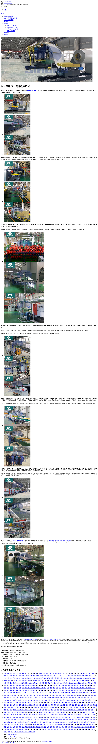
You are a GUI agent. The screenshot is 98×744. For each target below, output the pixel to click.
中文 (5, 9)
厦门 (46, 729)
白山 (42, 697)
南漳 (86, 710)
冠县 (23, 688)
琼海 (94, 719)
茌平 (72, 688)
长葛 (78, 717)
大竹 (60, 680)
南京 (95, 702)
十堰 (78, 712)
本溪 (70, 695)
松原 (51, 697)
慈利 (45, 707)
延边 (54, 697)
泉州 (43, 729)
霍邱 (70, 729)
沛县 (17, 702)
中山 (60, 727)
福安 (93, 727)
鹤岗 (30, 714)
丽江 (5, 678)
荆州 (81, 712)
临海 (56, 673)
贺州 (38, 724)
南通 (82, 702)
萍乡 (21, 700)
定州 (91, 705)
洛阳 (51, 719)
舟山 (17, 675)
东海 (38, 702)
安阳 (35, 719)
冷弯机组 (6, 23)
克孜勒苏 (85, 678)
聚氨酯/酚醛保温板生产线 (10, 18)
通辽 (89, 692)
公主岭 (35, 697)
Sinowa (2, 13)
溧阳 (44, 702)
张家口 (5, 707)
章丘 (51, 690)
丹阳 (93, 700)
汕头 (48, 727)
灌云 (82, 700)
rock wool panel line (54, 540)
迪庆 (66, 675)
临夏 (32, 722)
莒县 (17, 690)
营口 (86, 695)
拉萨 (52, 678)
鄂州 (56, 712)
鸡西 (37, 714)
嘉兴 (35, 675)
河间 (52, 705)
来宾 (41, 724)
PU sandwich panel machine (30, 639)
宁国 (64, 729)
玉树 (24, 692)
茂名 (38, 727)
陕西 (8, 685)
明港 (87, 717)
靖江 (14, 702)
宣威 (54, 675)
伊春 (24, 714)
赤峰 (5, 695)
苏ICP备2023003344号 (48, 741)
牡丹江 (48, 714)
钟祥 (24, 712)
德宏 (78, 675)
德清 (68, 673)
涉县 (40, 705)
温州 (41, 675)
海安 (8, 702)
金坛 (76, 700)
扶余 (27, 697)
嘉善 (75, 673)
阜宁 (58, 700)
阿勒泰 (62, 678)
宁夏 (37, 695)
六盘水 (92, 722)
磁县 (43, 705)
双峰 (71, 707)
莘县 (29, 688)
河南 (57, 719)
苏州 (5, 705)
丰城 (85, 697)
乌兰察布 (72, 692)
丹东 (76, 695)
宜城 (89, 710)
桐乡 (84, 673)
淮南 (24, 732)
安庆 (21, 732)
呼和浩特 (12, 695)
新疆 (48, 680)
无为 (55, 729)
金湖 (49, 700)
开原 (40, 695)
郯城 (17, 688)
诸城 (44, 690)
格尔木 (18, 692)
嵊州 (37, 673)
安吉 (62, 673)
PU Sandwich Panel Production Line (51, 639)
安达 (11, 714)
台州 (32, 675)
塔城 (58, 678)
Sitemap (6, 742)
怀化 (27, 710)
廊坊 (25, 707)
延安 (79, 683)
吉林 (60, 697)
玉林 (62, 724)
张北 (85, 705)
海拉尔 (49, 692)
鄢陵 (84, 717)
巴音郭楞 (34, 680)
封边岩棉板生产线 (8, 20)
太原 (63, 685)
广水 (12, 712)
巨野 (60, 688)
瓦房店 (53, 695)
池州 (79, 729)
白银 (59, 722)
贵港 (53, 724)
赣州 (37, 700)
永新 (5, 700)
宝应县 (89, 700)
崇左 (30, 724)
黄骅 (49, 705)
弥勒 (60, 675)
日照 (66, 690)
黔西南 (78, 722)
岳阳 (37, 710)
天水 (62, 722)
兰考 (38, 717)
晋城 (44, 685)
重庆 (11, 673)
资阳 (5, 683)
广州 (69, 727)
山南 (44, 678)
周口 (19, 719)
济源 (90, 717)
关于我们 (6, 32)
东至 (58, 729)
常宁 (87, 707)
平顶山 (38, 719)
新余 (11, 700)
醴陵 (11, 710)
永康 (53, 673)
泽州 (17, 685)
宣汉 (57, 680)
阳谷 (26, 688)
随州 (53, 712)
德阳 (43, 683)
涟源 (74, 707)
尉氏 (41, 717)
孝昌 (73, 710)
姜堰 (79, 700)
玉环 (50, 673)
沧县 (46, 705)
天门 (47, 712)
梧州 (59, 724)
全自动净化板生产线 (12, 29)
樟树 (82, 697)
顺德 (93, 724)
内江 (21, 683)
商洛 (73, 683)
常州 (89, 702)
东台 (5, 702)
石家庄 (35, 707)
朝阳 (79, 695)
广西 (75, 724)
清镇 (71, 722)
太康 (93, 714)
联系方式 (6, 34)
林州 (54, 717)
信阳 (16, 719)
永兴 (90, 707)
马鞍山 (5, 732)
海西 (40, 692)
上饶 (24, 700)
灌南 (86, 700)
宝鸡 (92, 683)
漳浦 (78, 727)
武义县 (40, 673)
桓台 (20, 690)
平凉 (53, 722)
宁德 (33, 729)
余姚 (5, 675)
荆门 (62, 712)
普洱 (75, 675)
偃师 (63, 717)
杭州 (48, 675)
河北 (39, 707)
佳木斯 (41, 714)
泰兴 (26, 702)
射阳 (61, 700)
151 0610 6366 (8, 3)
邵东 (63, 707)
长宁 (51, 680)
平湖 (47, 673)
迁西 (23, 705)
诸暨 (93, 673)
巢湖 (76, 729)
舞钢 (20, 717)
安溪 (87, 727)
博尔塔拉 (10, 680)
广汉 (72, 680)
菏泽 (60, 690)
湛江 (44, 727)
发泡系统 (6, 21)
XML (2, 742)
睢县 (14, 717)
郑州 (54, 719)
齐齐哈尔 (53, 714)
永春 (84, 727)
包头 (8, 695)
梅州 (32, 727)
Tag (10, 742)
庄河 (57, 695)
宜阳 (23, 717)
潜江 (50, 712)
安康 (76, 683)
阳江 (26, 727)
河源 (20, 727)
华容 (48, 707)
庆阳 (56, 722)
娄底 (21, 710)
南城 (73, 697)
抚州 (18, 700)
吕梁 (38, 685)
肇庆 (41, 727)
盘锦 (82, 695)
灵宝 (75, 717)
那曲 (35, 678)
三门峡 (5, 719)
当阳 (70, 710)
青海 (46, 692)
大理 (14, 678)
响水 (55, 700)
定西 (41, 722)
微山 (51, 688)
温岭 (87, 673)
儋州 (60, 719)
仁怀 (75, 722)
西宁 (43, 692)
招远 (84, 688)
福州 (49, 729)
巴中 (84, 680)
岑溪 (18, 724)
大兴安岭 (15, 714)
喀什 (23, 680)
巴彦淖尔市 (79, 692)
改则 (26, 678)
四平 (57, 697)
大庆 (57, 714)
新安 (32, 717)
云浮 (17, 727)
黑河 (27, 714)
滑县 (57, 717)
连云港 (70, 702)
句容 (64, 700)
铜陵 (92, 729)
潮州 (11, 727)
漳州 (37, 729)
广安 (8, 683)
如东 (23, 702)
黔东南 (5, 724)
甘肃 (68, 722)
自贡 (33, 683)
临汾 (60, 685)
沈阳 (8, 697)
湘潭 (40, 710)
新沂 (29, 702)
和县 (73, 729)
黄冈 (68, 712)
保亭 (67, 719)
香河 (33, 705)
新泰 (87, 688)
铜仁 (85, 722)
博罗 (87, 724)
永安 (81, 727)
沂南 (93, 685)
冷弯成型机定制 (11, 31)
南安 (11, 729)
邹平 (78, 688)
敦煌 (21, 722)
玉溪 (8, 678)
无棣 (57, 688)
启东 (48, 702)
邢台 (12, 707)
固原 (21, 695)
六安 (15, 732)
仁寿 (66, 680)
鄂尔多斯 (93, 692)
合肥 (5, 673)
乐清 (14, 675)
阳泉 (41, 685)
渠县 (54, 680)
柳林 (23, 685)
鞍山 (95, 695)
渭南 (89, 683)
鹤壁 (93, 717)
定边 (55, 683)
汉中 (86, 683)
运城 (54, 685)
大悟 (76, 710)
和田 (93, 678)
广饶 (23, 690)
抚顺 (89, 695)
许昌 (42, 719)
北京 (20, 673)
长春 (63, 697)
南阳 (45, 719)
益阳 (49, 710)
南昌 (40, 700)
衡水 (9, 707)
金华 (38, 675)
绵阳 (46, 683)
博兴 (66, 688)
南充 (40, 683)
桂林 (65, 724)
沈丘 (5, 717)
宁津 (35, 688)
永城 (17, 717)
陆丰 (78, 724)
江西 (43, 700)
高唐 (32, 688)
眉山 (11, 683)
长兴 (78, 673)
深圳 (72, 727)
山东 (14, 692)
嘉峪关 (28, 722)
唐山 (29, 707)
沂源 (14, 688)
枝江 (67, 710)
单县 (32, 690)
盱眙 (52, 700)
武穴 (27, 712)
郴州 (33, 710)
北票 (43, 695)
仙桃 (44, 712)
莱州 (14, 690)
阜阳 (27, 732)
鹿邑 (11, 717)
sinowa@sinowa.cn (8, 1)
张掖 (47, 722)
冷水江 (78, 707)
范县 (81, 714)
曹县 (35, 690)
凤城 (46, 695)
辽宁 (11, 697)
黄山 (82, 729)
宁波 (44, 675)
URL (13, 742)
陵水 (79, 719)
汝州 (69, 717)
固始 (78, 714)
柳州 (68, 724)
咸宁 (59, 712)
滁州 (9, 732)
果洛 (33, 692)
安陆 (79, 710)
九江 (33, 700)
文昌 (91, 719)
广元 (90, 680)
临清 (75, 688)
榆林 (82, 683)
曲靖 (17, 678)
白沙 (63, 719)
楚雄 (90, 675)
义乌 (8, 675)
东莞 (66, 727)
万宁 (88, 719)
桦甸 (21, 697)
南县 (57, 707)
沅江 (60, 707)
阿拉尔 (80, 678)
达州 (24, 683)
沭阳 (57, 702)
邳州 (20, 702)
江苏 (8, 705)
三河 (70, 705)
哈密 (20, 680)
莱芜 (54, 690)
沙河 (14, 705)
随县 (61, 710)
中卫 (24, 695)
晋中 (51, 685)
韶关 (23, 727)
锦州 (92, 695)
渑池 (8, 717)
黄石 (75, 712)
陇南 (35, 722)
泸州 (27, 683)
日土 (29, 678)
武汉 (90, 712)
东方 (76, 719)
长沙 (55, 710)
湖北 (93, 712)
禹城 (48, 688)
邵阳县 (67, 707)
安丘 (78, 685)
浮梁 (70, 697)
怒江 (63, 675)
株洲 (52, 710)
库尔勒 (66, 678)
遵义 (9, 724)
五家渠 (76, 678)
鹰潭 (8, 700)
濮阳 (22, 719)
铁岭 (63, 695)
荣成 (5, 690)
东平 (84, 685)
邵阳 (30, 710)
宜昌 (87, 712)
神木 (67, 683)
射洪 (63, 680)
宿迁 (63, 702)
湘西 (18, 710)
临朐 (72, 685)
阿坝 (81, 680)
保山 (72, 675)
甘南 (24, 722)
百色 (47, 724)
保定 (32, 707)
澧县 (8, 710)
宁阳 (87, 685)
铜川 (70, 683)
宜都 (37, 712)
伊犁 (30, 680)
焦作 (32, 719)
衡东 (81, 707)
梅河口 (31, 697)
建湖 (11, 702)
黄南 (27, 692)
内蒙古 (17, 695)
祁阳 (54, 707)
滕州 (90, 688)
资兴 (93, 707)
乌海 (59, 692)
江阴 (46, 700)
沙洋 (18, 712)
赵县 (82, 705)
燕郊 (58, 705)
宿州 (18, 732)
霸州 (37, 705)
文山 (93, 675)
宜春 (30, 700)
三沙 (5, 722)
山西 (66, 685)
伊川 (29, 717)
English (5, 10)
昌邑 (81, 685)
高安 (79, 697)
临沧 (69, 675)
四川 (52, 683)
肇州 (5, 714)
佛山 (63, 727)
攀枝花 (15, 683)
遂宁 (18, 683)
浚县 (84, 714)
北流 (24, 724)
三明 (30, 729)
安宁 (57, 675)
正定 (79, 705)
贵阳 (12, 724)
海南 (21, 692)
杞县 (72, 717)
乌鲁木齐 (43, 680)
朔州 (32, 685)
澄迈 (70, 719)
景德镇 (15, 700)
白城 (48, 697)
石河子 (90, 678)
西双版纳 (85, 675)
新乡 (48, 719)
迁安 (76, 705)
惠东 (90, 724)
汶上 (11, 688)
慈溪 (81, 673)
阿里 (32, 678)
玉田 (20, 705)
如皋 (51, 702)
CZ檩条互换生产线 (12, 27)
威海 (75, 690)
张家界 (15, 710)
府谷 (61, 683)
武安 (67, 705)
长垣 (60, 717)
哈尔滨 (61, 714)
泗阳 (67, 700)
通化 (45, 697)
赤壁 (9, 712)
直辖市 (24, 673)
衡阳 (43, 710)
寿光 (41, 690)
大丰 (54, 702)
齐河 (54, 688)
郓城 (69, 688)
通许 (35, 717)
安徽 (8, 673)
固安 (30, 705)
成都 (49, 683)
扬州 (79, 702)
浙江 (51, 675)
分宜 (88, 697)
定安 (73, 719)
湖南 (58, 710)
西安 (5, 685)
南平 (27, 729)
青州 (8, 690)
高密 (26, 690)
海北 (37, 692)
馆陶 (88, 705)
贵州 (15, 724)
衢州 (20, 675)
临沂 (90, 690)
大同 (57, 685)
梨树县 (15, 697)
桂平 (27, 724)
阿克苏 (27, 680)
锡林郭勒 (67, 692)
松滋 (15, 712)
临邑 (44, 688)
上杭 (5, 729)
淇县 (87, 714)
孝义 (11, 685)
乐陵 (41, 688)
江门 (51, 727)
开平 (81, 724)
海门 (41, 702)
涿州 (55, 705)
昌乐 (75, 685)
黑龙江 (65, 714)
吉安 (27, 700)
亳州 (86, 729)
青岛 (11, 692)
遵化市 (27, 705)
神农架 (40, 712)
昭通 (81, 675)
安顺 (82, 722)
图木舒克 (71, 678)
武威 (44, 722)
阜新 (60, 695)
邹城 (81, 688)
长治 (48, 685)
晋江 (14, 729)
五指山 (8, 722)
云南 (23, 678)
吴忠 (31, 695)
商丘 (29, 719)
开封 (25, 719)
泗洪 (70, 700)
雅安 (87, 680)
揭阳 (35, 727)
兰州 (65, 722)
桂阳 (5, 710)
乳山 (93, 688)
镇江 (60, 702)
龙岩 (24, 729)
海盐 (44, 673)
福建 (52, 729)
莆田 (40, 729)
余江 (76, 697)
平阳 (27, 673)
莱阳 (38, 688)
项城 (66, 717)
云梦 (82, 710)
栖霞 (90, 685)
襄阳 (84, 712)
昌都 (38, 678)
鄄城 (69, 685)
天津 (17, 673)
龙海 (8, 729)
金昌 (38, 722)
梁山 (8, 688)
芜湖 (33, 732)
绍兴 (29, 675)
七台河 (20, 714)
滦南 (17, 705)
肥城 (29, 690)
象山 (90, 673)
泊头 (11, 705)
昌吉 (39, 680)
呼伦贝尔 (85, 692)
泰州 (66, 702)
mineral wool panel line (65, 540)
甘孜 (78, 680)
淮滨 (75, 714)
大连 (5, 697)
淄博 (87, 690)
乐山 (30, 683)
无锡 (92, 702)
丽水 (23, 675)
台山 (8, 727)
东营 (63, 690)
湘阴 (51, 707)
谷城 (92, 710)
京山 (21, 712)
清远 (29, 727)
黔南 (95, 722)
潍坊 (93, 690)
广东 (75, 727)
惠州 (54, 727)
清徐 (26, 685)
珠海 (57, 727)
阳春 (5, 727)
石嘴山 (27, 695)
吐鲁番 (5, 680)
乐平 (94, 697)
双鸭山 (34, 714)
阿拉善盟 (54, 692)
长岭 (24, 697)
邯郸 (22, 707)
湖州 (26, 675)
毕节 (88, 722)
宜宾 (37, 683)
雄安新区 (62, 705)
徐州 (86, 702)
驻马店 (13, 719)
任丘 (73, 705)
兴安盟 (62, 692)
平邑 (20, 688)
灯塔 (49, 695)
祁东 (84, 707)
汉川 (33, 712)
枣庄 (72, 690)
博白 (21, 724)
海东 (30, 692)
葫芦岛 (67, 695)
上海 (14, 673)
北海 (56, 724)
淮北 (12, 732)
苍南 (59, 673)
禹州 (81, 717)
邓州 (72, 714)
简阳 (69, 680)
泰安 (81, 690)
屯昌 (85, 719)
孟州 (48, 717)
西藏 (55, 678)
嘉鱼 (64, 710)
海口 (15, 722)
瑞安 (11, 675)
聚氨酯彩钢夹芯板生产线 (10, 16)
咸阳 (95, 683)
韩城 (64, 683)
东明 (63, 688)
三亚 (12, 722)
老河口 (5, 712)
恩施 (65, 712)
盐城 (76, 702)
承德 (94, 705)
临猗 (29, 685)
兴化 (32, 702)
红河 (11, 678)
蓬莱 (11, 690)
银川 (34, 695)
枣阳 (30, 712)
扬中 (35, 702)
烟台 (5, 692)
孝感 (71, 712)
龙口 (38, 690)
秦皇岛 (19, 707)
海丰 (84, 724)
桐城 (67, 729)
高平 (20, 685)
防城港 (34, 724)
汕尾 (14, 727)
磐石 (18, 697)
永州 (24, 710)
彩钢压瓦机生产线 (12, 25)
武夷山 (21, 729)
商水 (90, 714)
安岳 (75, 680)
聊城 (78, 690)
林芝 (41, 678)
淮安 (73, 702)
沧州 (15, 707)
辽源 (39, 697)
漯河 (9, 719)
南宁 (71, 724)
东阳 (65, 673)
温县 (44, 717)
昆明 (20, 678)
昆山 (73, 700)
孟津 (26, 717)
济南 (8, 692)
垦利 (48, 690)
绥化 (44, 714)
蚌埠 (30, 732)
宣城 (89, 729)
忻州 (35, 685)
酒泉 (50, 722)
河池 (44, 724)
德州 (69, 690)
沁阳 (51, 717)
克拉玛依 (15, 680)
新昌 (33, 673)
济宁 (84, 690)
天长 (61, 729)
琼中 (82, 719)
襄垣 (14, 685)
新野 (69, 714)
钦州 (50, 724)
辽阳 (73, 695)
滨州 (57, 690)
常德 (46, 710)
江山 (30, 673)
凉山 (93, 680)
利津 (5, 688)
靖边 (58, 683)
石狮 (17, 729)
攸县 (42, 707)
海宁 (71, 673)
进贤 (91, 697)
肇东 (8, 714)
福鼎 (90, 727)
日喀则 (48, 678)
